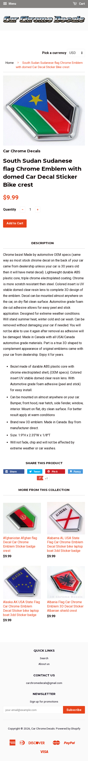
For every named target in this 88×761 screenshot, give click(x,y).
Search (44, 658)
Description (42, 243)
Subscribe (74, 710)
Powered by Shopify (68, 728)
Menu (12, 3)
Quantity (9, 209)
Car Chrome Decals (43, 728)
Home (10, 63)
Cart (81, 3)
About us (44, 664)
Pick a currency (54, 53)
